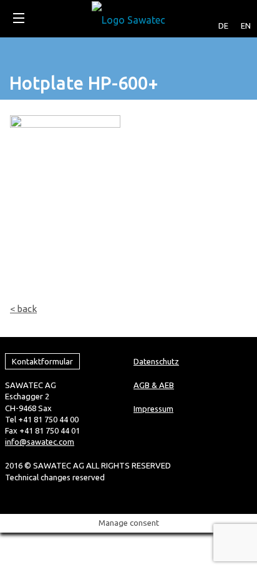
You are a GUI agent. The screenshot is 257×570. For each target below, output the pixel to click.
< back (23, 308)
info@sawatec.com (39, 441)
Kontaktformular (42, 361)
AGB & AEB (153, 385)
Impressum (153, 408)
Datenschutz (156, 361)
